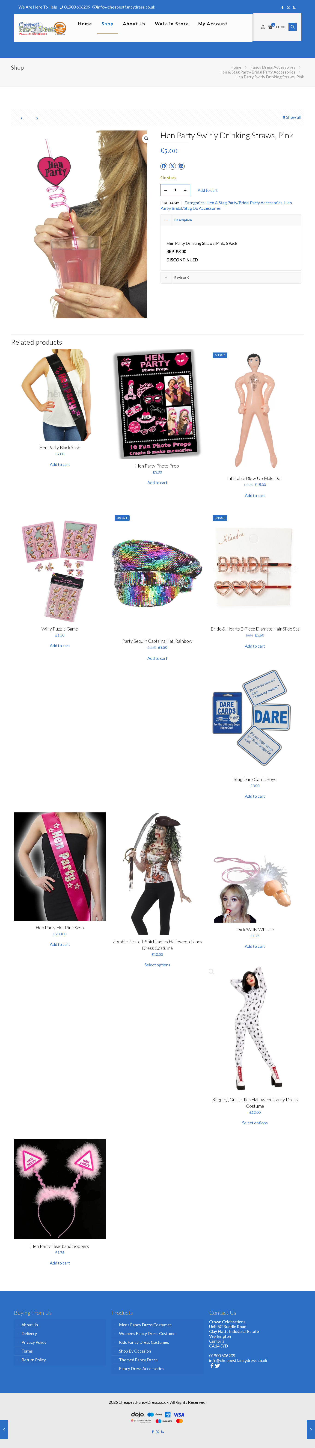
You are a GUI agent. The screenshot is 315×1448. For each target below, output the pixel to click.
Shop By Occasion (135, 1350)
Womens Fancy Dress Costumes (148, 1333)
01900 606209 (77, 6)
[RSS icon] (294, 7)
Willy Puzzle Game (60, 628)
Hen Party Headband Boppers (60, 1246)
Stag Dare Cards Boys (255, 779)
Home (235, 67)
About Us (29, 1324)
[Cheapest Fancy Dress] (42, 28)
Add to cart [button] (60, 464)
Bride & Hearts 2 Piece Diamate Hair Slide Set (255, 628)
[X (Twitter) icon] (288, 7)
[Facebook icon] (282, 7)
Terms (27, 1350)
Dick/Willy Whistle (255, 929)
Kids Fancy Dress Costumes (144, 1342)
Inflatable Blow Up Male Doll (255, 478)
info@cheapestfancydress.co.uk (126, 6)
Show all (293, 117)
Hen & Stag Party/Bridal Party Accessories (257, 71)
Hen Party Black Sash (59, 447)
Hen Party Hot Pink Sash (60, 927)
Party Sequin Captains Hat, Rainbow (157, 641)
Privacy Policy (33, 1342)
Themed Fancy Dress (138, 1359)
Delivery (29, 1333)
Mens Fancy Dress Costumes (145, 1324)
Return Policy (33, 1359)
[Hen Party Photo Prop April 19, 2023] (311, 1429)
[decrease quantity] (165, 190)
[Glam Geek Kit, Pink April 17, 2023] (4, 1429)
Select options (157, 964)
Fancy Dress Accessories (272, 67)
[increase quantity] (185, 190)
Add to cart (208, 190)
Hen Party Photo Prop (157, 465)
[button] (146, 138)
